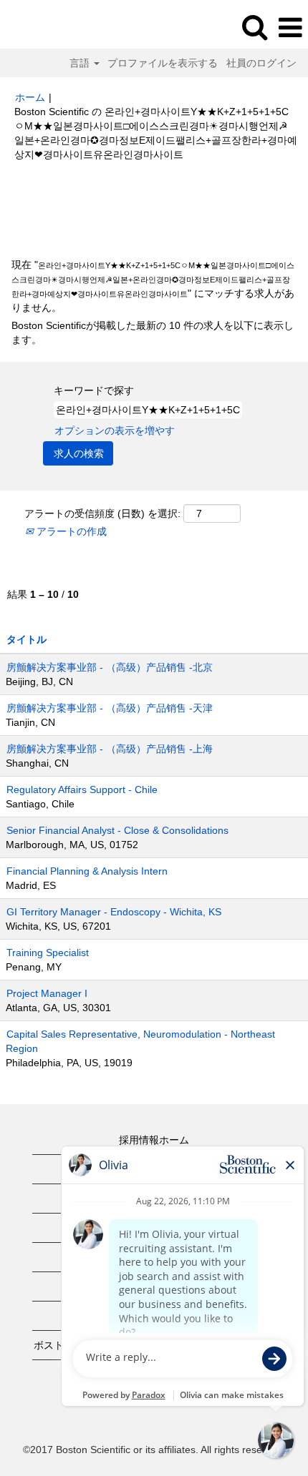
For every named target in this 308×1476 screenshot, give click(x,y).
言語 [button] (80, 63)
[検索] (254, 26)
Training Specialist (47, 952)
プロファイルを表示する (162, 63)
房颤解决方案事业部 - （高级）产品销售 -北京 (109, 667)
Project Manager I (46, 993)
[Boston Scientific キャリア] (51, 27)
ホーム (30, 97)
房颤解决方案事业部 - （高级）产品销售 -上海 (109, 748)
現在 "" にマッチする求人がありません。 (152, 286)
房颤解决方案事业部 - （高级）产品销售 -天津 (109, 708)
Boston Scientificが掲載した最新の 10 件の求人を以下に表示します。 (152, 332)
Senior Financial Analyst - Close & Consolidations (117, 830)
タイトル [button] (26, 639)
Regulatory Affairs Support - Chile (82, 789)
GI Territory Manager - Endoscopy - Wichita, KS (113, 911)
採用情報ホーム (154, 1140)
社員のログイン (261, 63)
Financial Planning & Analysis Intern (87, 871)
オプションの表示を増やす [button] (114, 430)
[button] (290, 27)
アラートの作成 (70, 531)
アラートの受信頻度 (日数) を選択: (102, 513)
